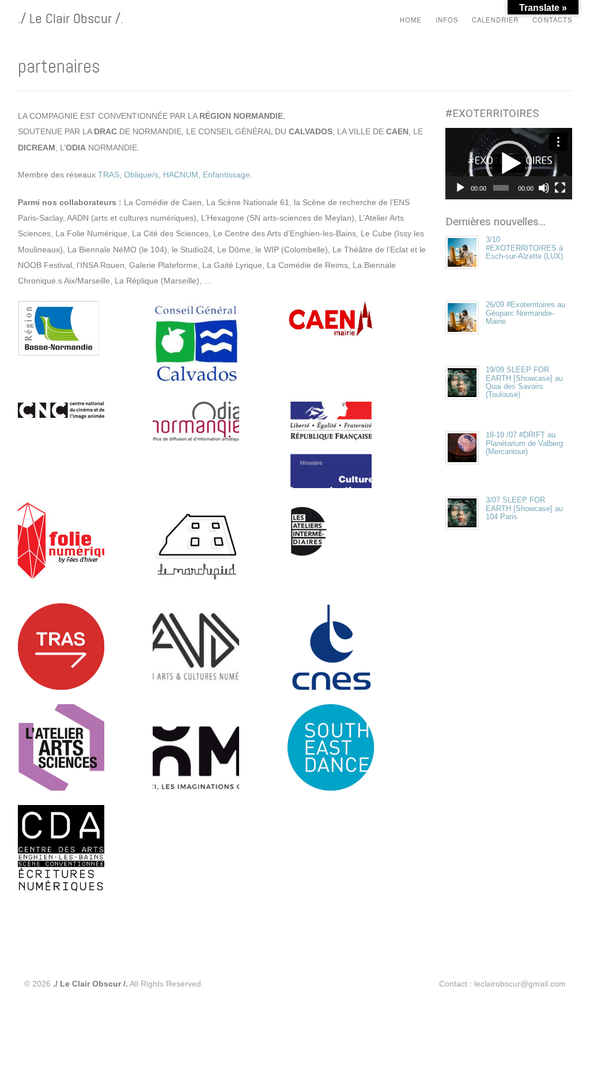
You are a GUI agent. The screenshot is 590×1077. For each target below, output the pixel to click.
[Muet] (544, 188)
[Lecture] (460, 188)
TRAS (108, 174)
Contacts (552, 19)
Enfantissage (226, 174)
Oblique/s (141, 174)
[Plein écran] (560, 188)
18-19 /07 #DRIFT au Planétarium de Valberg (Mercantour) (524, 443)
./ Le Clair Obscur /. (70, 18)
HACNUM (180, 174)
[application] (508, 163)
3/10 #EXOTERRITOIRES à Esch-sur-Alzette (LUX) (524, 247)
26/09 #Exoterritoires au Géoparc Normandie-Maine (525, 313)
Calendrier (495, 19)
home (410, 19)
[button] (509, 164)
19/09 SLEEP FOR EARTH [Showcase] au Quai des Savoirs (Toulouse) (524, 382)
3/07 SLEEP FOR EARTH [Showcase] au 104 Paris (524, 508)
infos (447, 18)
